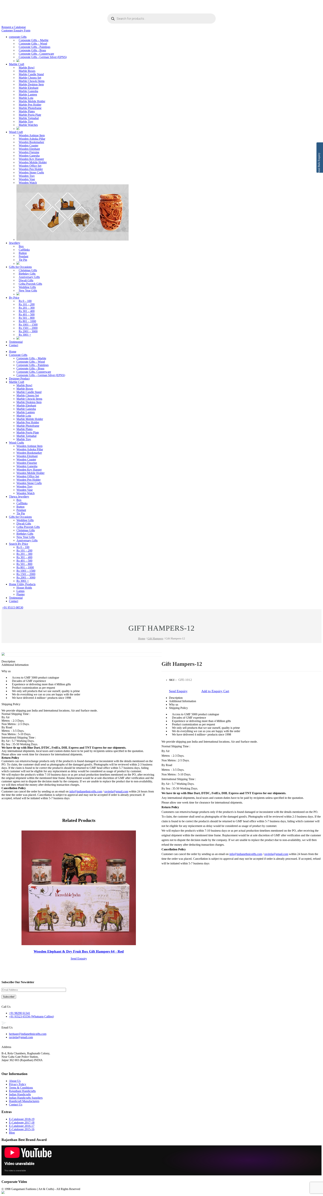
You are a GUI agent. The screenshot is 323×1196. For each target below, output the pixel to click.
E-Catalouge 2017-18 (21, 1122)
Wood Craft (16, 132)
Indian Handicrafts (20, 1094)
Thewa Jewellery (19, 496)
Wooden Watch (28, 182)
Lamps (20, 591)
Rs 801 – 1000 (27, 321)
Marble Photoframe (30, 108)
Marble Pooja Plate (30, 114)
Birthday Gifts (27, 273)
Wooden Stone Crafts (31, 172)
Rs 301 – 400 (27, 311)
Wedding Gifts (27, 287)
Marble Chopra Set (30, 77)
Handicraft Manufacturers (24, 1101)
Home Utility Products (22, 584)
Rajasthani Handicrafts (22, 1091)
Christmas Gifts (28, 270)
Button (23, 253)
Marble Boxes (27, 71)
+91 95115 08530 (12, 607)
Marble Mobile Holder (32, 101)
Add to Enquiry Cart (215, 691)
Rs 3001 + (25, 334)
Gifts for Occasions (20, 266)
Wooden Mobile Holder (33, 162)
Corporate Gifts (18, 355)
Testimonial (16, 341)
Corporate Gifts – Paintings (32, 365)
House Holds (24, 587)
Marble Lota (26, 97)
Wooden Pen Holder (31, 169)
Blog (12, 1132)
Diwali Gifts (26, 280)
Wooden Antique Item (32, 135)
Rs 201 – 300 (27, 307)
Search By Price (18, 543)
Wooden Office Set (30, 165)
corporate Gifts (18, 36)
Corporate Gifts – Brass (30, 368)
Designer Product (19, 378)
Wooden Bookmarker (31, 142)
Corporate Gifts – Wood (33, 43)
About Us (15, 1080)
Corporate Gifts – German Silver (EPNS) (40, 375)
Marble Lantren (28, 94)
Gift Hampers (155, 638)
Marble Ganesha (28, 91)
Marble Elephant (28, 87)
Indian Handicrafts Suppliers (26, 1097)
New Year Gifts (28, 290)
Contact (13, 345)
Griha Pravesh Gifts (30, 283)
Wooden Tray (27, 175)
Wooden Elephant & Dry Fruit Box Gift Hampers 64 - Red (79, 951)
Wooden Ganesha (29, 155)
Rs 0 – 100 (25, 301)
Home (12, 351)
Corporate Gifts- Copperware (33, 371)
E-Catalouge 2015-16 (21, 1129)
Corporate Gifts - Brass (32, 50)
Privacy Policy (17, 1084)
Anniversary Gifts (29, 277)
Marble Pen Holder (30, 104)
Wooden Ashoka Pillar (32, 138)
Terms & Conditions (21, 1087)
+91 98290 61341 (19, 1013)
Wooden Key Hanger (31, 159)
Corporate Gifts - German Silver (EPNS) (43, 57)
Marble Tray (26, 121)
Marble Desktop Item (31, 84)
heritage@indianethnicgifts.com (27, 1033)
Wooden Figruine (29, 152)
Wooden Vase (27, 179)
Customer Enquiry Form (15, 30)
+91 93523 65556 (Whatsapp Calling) (31, 1016)
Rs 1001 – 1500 (28, 324)
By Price (14, 297)
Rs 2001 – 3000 (28, 331)
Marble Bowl (26, 67)
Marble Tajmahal (29, 118)
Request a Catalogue (13, 27)
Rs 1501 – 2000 (28, 328)
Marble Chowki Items (31, 81)
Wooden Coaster (28, 145)
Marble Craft (16, 64)
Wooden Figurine (26, 462)
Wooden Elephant (29, 148)
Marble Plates (27, 111)
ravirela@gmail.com (276, 854)
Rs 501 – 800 (27, 317)
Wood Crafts (16, 442)
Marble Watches (28, 124)
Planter (20, 594)
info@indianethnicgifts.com (245, 854)
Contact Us (15, 1104)
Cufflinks (24, 249)
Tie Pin (23, 259)
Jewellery (14, 242)
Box (21, 246)
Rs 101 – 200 (27, 304)
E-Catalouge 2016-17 (21, 1125)
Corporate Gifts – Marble (33, 40)
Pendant (23, 256)
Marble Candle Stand (31, 74)
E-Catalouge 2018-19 (21, 1119)
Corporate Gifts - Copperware (36, 53)
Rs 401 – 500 (27, 314)
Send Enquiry (178, 691)
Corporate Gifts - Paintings (34, 47)
